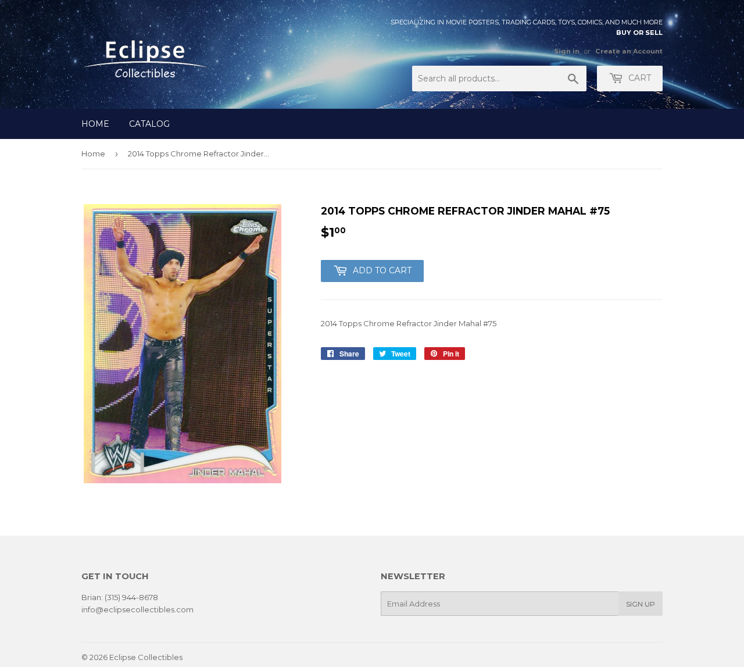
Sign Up (640, 604)
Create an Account (629, 51)
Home (95, 124)
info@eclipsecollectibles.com (137, 609)
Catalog (149, 124)
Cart (638, 78)
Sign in (567, 51)
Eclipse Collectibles (146, 657)
